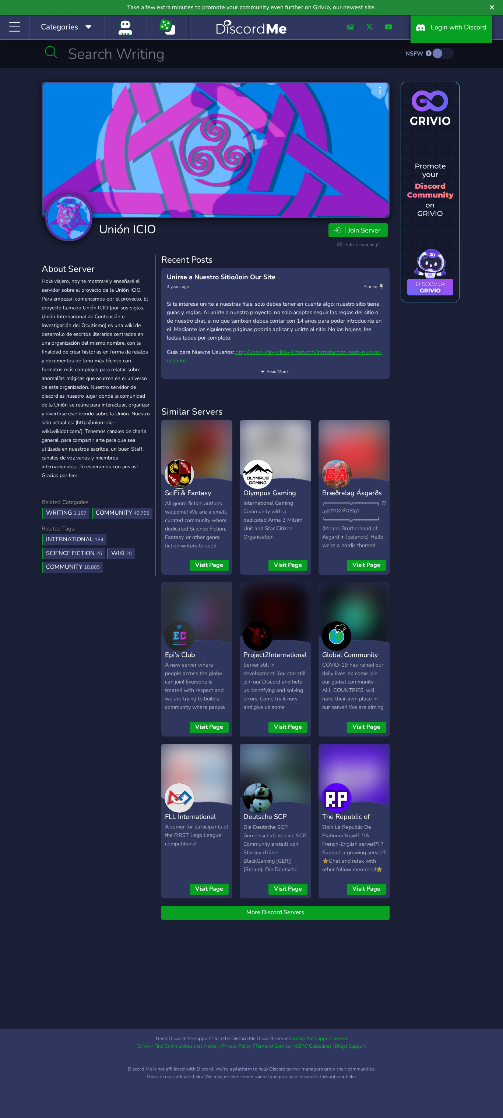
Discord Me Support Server (318, 1038)
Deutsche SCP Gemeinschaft (265, 822)
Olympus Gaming (269, 492)
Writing (66, 513)
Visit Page (209, 565)
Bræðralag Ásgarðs (352, 492)
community (73, 567)
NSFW (415, 54)
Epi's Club (180, 654)
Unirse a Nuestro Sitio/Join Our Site (221, 277)
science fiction (74, 553)
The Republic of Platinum (346, 822)
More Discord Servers (275, 912)
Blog (340, 1046)
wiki (121, 553)
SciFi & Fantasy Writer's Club (188, 498)
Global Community (350, 654)
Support (357, 1046)
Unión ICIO (127, 229)
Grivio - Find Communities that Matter (177, 1046)
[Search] (51, 52)
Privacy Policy (237, 1046)
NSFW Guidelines (312, 1046)
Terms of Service (272, 1046)
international (74, 539)
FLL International (190, 816)
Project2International (275, 654)
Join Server (364, 230)
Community (123, 513)
